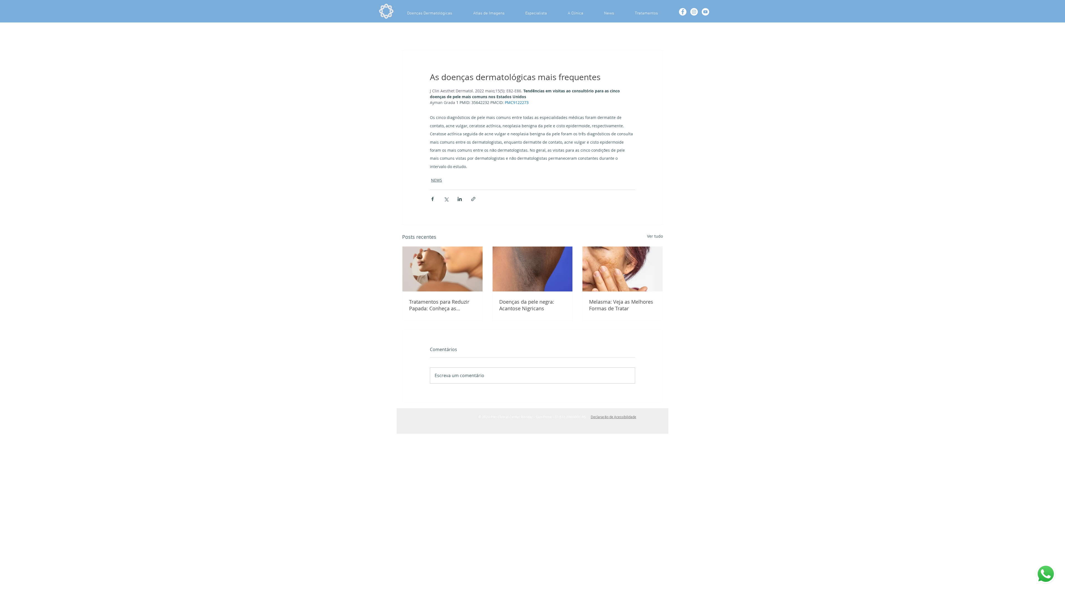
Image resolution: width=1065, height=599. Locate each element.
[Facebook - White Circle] (682, 12)
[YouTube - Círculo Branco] (705, 12)
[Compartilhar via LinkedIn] (459, 199)
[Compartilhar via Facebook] (432, 199)
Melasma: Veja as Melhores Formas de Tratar (621, 305)
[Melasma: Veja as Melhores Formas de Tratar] (622, 269)
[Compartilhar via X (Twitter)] (446, 199)
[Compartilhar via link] (473, 199)
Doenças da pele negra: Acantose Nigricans (526, 305)
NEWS (436, 180)
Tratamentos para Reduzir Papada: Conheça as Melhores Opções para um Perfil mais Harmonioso (440, 305)
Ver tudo (655, 236)
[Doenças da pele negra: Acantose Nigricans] (533, 269)
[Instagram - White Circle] (694, 12)
